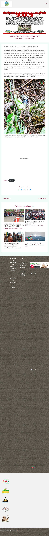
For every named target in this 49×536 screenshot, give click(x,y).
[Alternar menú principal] (46, 3)
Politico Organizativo (29, 244)
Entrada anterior (5, 198)
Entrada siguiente (43, 198)
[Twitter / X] (27, 190)
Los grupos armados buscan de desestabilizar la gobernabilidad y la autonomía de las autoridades (14, 225)
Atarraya (19, 530)
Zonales (32, 38)
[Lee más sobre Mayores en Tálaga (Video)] (35, 236)
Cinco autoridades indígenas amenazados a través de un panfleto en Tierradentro (12, 245)
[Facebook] (24, 190)
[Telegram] (21, 190)
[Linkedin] (30, 190)
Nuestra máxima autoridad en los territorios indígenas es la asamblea (34, 223)
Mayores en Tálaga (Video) (33, 243)
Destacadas (27, 38)
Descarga (12, 180)
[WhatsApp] (18, 190)
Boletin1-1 (6, 180)
